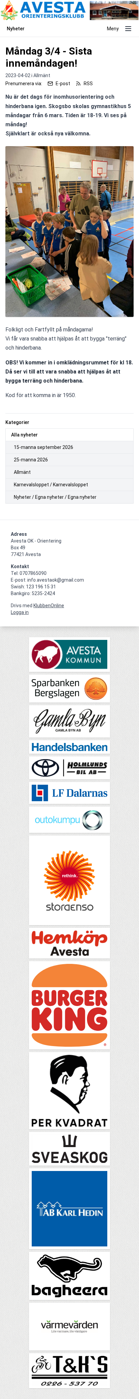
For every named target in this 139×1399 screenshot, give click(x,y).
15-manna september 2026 (43, 447)
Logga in (20, 612)
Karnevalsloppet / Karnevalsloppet (51, 484)
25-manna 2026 (31, 459)
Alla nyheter (24, 434)
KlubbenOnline (48, 605)
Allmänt (22, 472)
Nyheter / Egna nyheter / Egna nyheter (55, 497)
